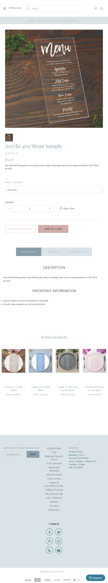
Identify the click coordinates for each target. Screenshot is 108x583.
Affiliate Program (54, 489)
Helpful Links (54, 448)
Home (32, 20)
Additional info (79, 252)
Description (29, 252)
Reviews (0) (54, 252)
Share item (68, 208)
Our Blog (54, 505)
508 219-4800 (76, 467)
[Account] (95, 8)
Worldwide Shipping (54, 469)
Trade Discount (54, 463)
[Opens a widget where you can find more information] (95, 578)
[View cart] (101, 8)
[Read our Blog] (49, 550)
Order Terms (54, 478)
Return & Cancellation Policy (54, 484)
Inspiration (54, 509)
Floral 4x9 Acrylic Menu (13, 388)
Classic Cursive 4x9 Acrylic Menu (67, 388)
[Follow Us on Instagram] (58, 540)
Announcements (54, 474)
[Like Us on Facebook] (49, 531)
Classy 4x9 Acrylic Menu (40, 388)
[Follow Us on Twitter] (58, 531)
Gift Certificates (54, 497)
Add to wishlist (20, 229)
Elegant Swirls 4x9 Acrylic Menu (94, 388)
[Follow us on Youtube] (58, 550)
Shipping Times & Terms (54, 458)
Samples (42, 20)
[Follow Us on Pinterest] (49, 540)
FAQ (54, 452)
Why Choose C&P (54, 493)
